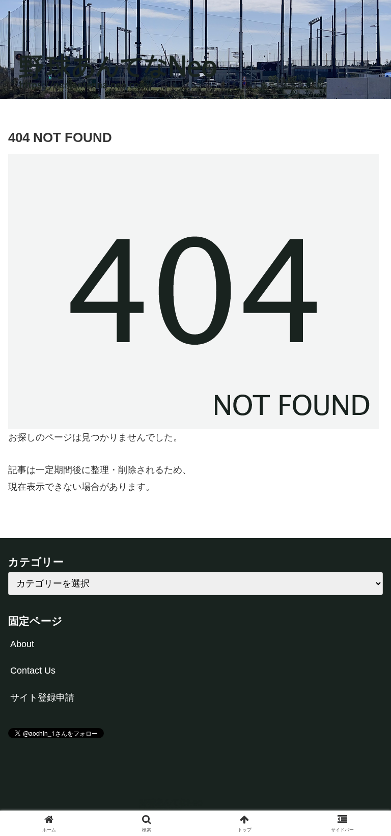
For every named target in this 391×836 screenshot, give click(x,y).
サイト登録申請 (42, 697)
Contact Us (32, 670)
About (22, 644)
